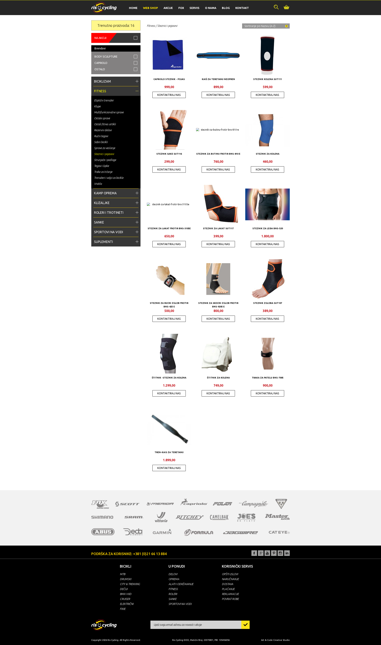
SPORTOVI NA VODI (179, 604)
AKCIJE (168, 8)
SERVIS (194, 8)
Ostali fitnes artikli (105, 124)
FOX (181, 8)
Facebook (254, 553)
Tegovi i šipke (101, 166)
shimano (102, 517)
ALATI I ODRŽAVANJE (180, 584)
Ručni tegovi (101, 136)
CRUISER (125, 599)
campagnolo (253, 504)
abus (103, 531)
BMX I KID (125, 594)
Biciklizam (102, 81)
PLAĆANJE (228, 589)
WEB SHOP (150, 8)
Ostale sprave (102, 118)
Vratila (98, 183)
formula (198, 532)
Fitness (100, 91)
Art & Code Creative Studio (275, 640)
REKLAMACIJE (230, 594)
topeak (281, 504)
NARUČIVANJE (230, 579)
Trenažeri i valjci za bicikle (108, 177)
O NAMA (210, 8)
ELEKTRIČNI (126, 604)
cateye (279, 532)
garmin (162, 531)
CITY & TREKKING (130, 584)
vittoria (161, 517)
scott (127, 504)
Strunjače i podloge (105, 160)
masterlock (277, 517)
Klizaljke (102, 203)
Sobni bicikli (101, 142)
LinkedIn (287, 553)
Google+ (261, 553)
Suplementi (103, 242)
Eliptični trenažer (104, 100)
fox (100, 504)
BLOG (226, 8)
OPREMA (173, 579)
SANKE (172, 599)
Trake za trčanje (103, 171)
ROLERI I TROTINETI (108, 212)
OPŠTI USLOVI (230, 574)
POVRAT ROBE (230, 599)
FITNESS (173, 589)
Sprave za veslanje (104, 148)
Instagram (280, 553)
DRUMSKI (125, 579)
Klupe (97, 106)
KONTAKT (242, 8)
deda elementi (132, 531)
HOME (133, 8)
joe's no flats (246, 517)
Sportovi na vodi (108, 232)
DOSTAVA (227, 584)
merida (160, 504)
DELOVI (172, 574)
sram (134, 517)
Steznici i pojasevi (104, 154)
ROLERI (172, 594)
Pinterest (274, 553)
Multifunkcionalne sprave (109, 112)
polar (222, 504)
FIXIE (122, 608)
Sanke (99, 222)
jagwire (240, 532)
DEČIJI (123, 589)
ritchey (189, 517)
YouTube (267, 553)
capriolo (194, 502)
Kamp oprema (105, 193)
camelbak (219, 517)
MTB (122, 574)
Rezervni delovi (103, 130)
